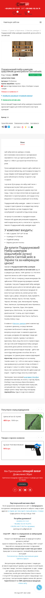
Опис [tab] (22, 142)
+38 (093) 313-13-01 (12, 8)
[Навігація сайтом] (41, 22)
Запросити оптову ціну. (12, 100)
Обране (19, 14)
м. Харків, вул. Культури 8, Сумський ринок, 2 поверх (26, 511)
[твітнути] (9, 127)
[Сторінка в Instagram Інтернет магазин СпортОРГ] (20, 490)
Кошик (30, 14)
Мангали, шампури (19, 323)
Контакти (22, 484)
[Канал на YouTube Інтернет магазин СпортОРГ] (25, 490)
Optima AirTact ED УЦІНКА (12, 417)
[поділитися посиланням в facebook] (6, 127)
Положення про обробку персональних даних (22, 556)
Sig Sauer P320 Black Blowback (13, 445)
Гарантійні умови (7, 123)
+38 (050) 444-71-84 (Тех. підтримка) (22, 526)
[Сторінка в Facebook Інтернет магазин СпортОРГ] (15, 490)
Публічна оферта (22, 559)
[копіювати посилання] (3, 127)
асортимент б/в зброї (31, 377)
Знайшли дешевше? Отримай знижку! (18, 96)
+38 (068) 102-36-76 (32, 8)
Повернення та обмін (21, 123)
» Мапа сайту (22, 583)
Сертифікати (34, 123)
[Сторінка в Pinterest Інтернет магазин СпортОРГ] (30, 490)
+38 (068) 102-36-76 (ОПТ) (22, 524)
